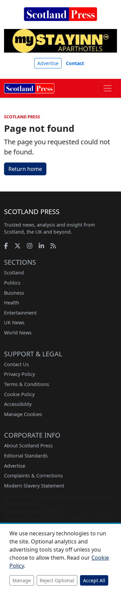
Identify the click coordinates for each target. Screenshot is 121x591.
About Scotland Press (28, 445)
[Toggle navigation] (107, 88)
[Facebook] (6, 245)
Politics (12, 282)
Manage (21, 580)
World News (18, 332)
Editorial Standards (26, 455)
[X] (17, 245)
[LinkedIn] (41, 245)
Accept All (94, 580)
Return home (25, 169)
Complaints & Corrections (33, 475)
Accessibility (18, 404)
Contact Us (16, 364)
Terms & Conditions (26, 384)
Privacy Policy (19, 374)
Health (11, 302)
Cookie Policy (19, 394)
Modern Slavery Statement (34, 485)
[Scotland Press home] (60, 19)
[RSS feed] (53, 245)
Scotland (14, 272)
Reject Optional (57, 580)
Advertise (47, 63)
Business (14, 293)
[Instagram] (29, 245)
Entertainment (20, 312)
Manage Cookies (23, 414)
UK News (14, 322)
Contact (75, 63)
